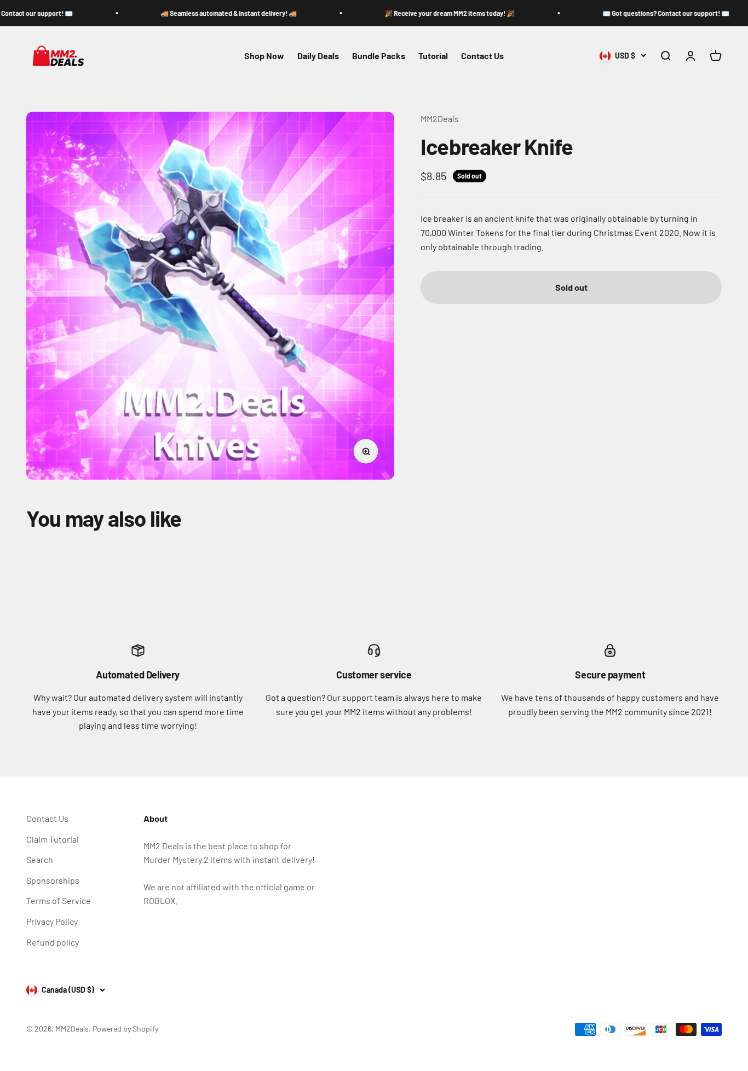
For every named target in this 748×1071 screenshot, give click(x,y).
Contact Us (482, 55)
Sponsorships (52, 880)
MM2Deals (440, 118)
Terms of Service (58, 900)
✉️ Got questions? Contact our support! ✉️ (639, 13)
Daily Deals (318, 55)
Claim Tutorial (52, 839)
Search (39, 859)
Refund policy (52, 942)
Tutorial (433, 55)
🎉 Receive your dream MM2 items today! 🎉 (423, 13)
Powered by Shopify (125, 1028)
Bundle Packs (378, 55)
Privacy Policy (52, 921)
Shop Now (264, 55)
